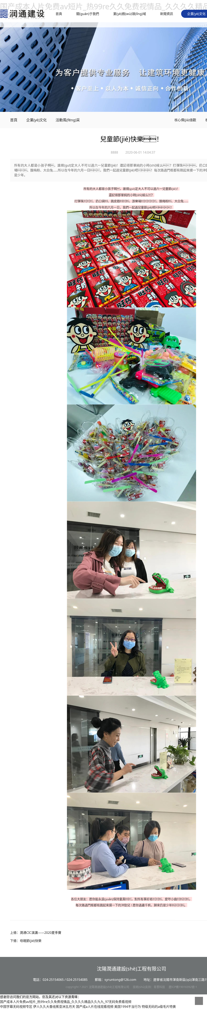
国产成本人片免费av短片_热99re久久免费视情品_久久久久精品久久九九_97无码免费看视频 (65, 1001)
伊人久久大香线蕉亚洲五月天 (54, 1006)
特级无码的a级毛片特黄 (159, 1006)
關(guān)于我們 (87, 14)
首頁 (59, 14)
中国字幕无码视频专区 (16, 1006)
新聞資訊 (166, 14)
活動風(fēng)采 (68, 120)
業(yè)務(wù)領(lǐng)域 (129, 14)
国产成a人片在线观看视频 (94, 1006)
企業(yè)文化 (196, 14)
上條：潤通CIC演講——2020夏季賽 (35, 932)
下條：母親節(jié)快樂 (25, 940)
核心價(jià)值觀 (185, 120)
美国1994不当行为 (127, 1006)
